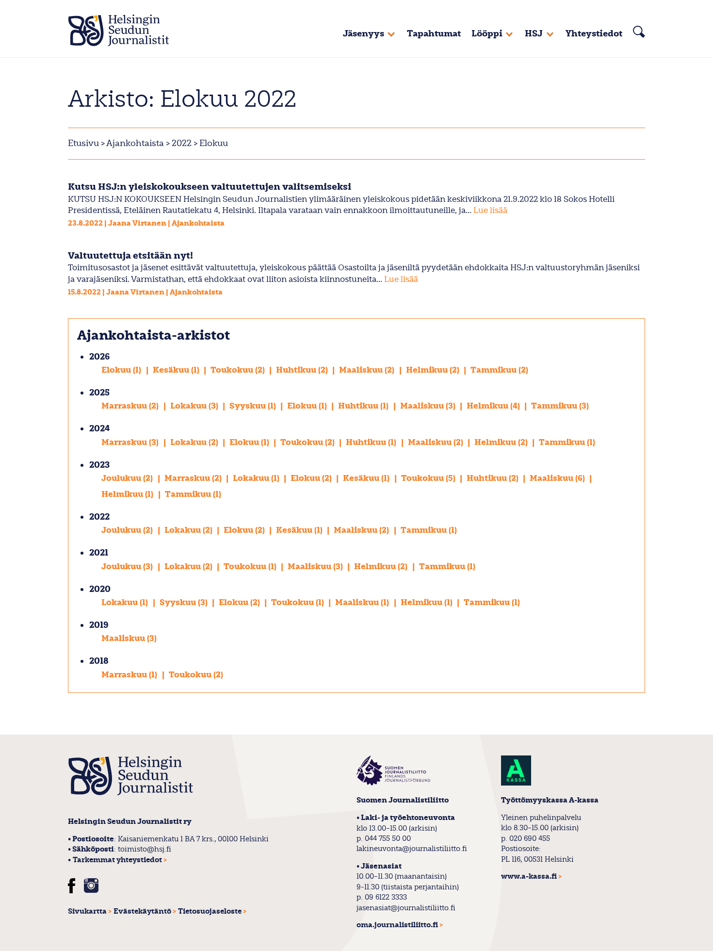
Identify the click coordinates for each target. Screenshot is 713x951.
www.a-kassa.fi (529, 876)
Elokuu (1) (122, 370)
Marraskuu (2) (131, 406)
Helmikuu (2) (433, 370)
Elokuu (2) (312, 478)
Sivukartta (87, 911)
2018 (99, 661)
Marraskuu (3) (131, 442)
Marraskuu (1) (130, 675)
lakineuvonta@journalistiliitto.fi (411, 848)
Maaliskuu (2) (367, 370)
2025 (99, 392)
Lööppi (486, 33)
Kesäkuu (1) (177, 370)
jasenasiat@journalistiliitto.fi (405, 907)
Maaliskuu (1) (363, 602)
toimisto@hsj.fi (144, 849)
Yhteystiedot (594, 33)
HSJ (534, 33)
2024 (99, 428)
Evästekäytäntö (142, 911)
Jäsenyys (363, 33)
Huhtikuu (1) (364, 406)
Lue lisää (490, 210)
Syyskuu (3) (185, 602)
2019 (99, 625)
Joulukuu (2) (128, 478)
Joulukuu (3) (128, 566)
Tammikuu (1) (567, 442)
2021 (98, 552)
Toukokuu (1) (251, 566)
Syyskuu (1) (253, 406)
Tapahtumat (434, 33)
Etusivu (83, 143)
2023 (99, 465)
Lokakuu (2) (195, 442)
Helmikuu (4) (494, 406)
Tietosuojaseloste (210, 911)
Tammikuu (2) (499, 370)
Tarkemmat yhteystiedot (117, 860)
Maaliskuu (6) (558, 478)
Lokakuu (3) (195, 406)
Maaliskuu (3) (428, 406)
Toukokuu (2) (239, 370)
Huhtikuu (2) (303, 370)
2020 (100, 589)
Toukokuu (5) (429, 478)
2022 (181, 143)
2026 (99, 356)
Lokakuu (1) (257, 478)
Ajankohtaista (135, 143)
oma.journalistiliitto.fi (397, 925)
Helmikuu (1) (128, 494)
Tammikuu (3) (560, 406)
